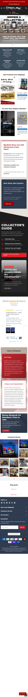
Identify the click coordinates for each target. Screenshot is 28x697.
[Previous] (2, 326)
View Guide (7, 288)
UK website (6, 173)
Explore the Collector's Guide (11, 255)
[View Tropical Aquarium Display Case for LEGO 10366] (20, 338)
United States (13, 534)
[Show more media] (14, 479)
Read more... (9, 203)
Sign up (22, 527)
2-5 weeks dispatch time (14, 4)
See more (13, 489)
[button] (8, 330)
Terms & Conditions (14, 546)
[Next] (25, 326)
